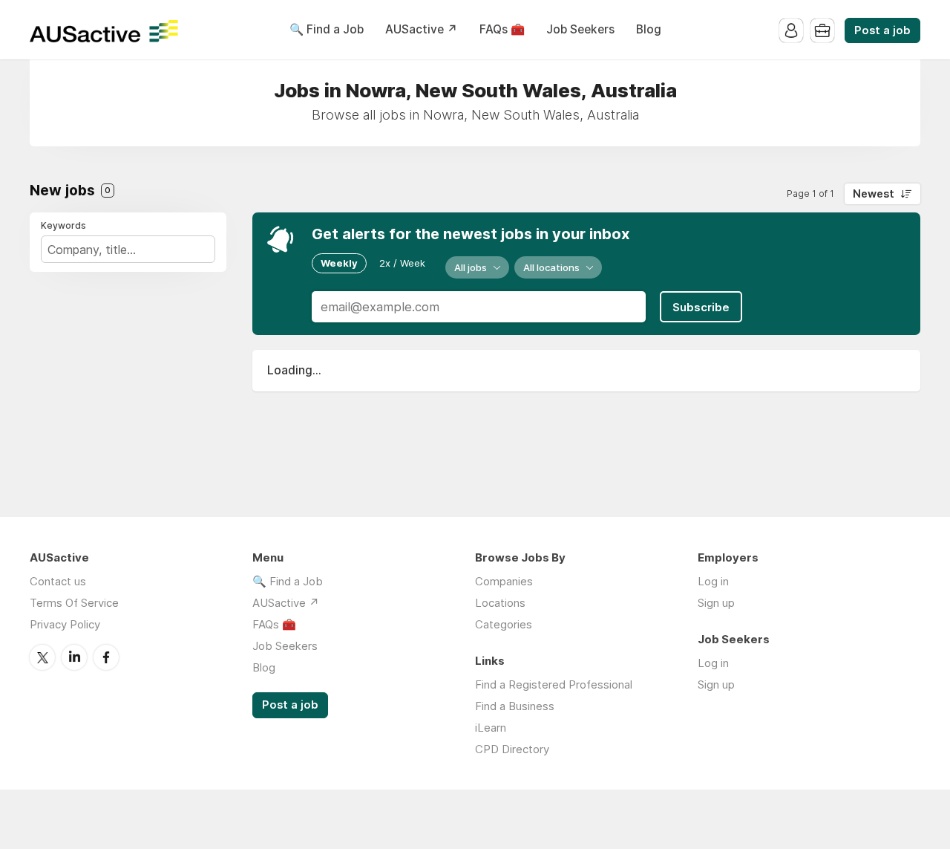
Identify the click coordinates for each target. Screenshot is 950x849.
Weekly (339, 263)
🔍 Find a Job (326, 29)
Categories (503, 624)
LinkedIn (74, 657)
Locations (500, 603)
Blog (648, 29)
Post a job (882, 30)
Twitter (42, 657)
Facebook (106, 657)
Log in (713, 581)
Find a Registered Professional (553, 684)
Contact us (58, 581)
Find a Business (514, 706)
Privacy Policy (65, 624)
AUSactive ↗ (421, 29)
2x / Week (402, 263)
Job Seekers (580, 29)
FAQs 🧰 (502, 29)
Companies (504, 581)
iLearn (490, 727)
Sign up (716, 603)
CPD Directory (512, 749)
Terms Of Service (74, 603)
